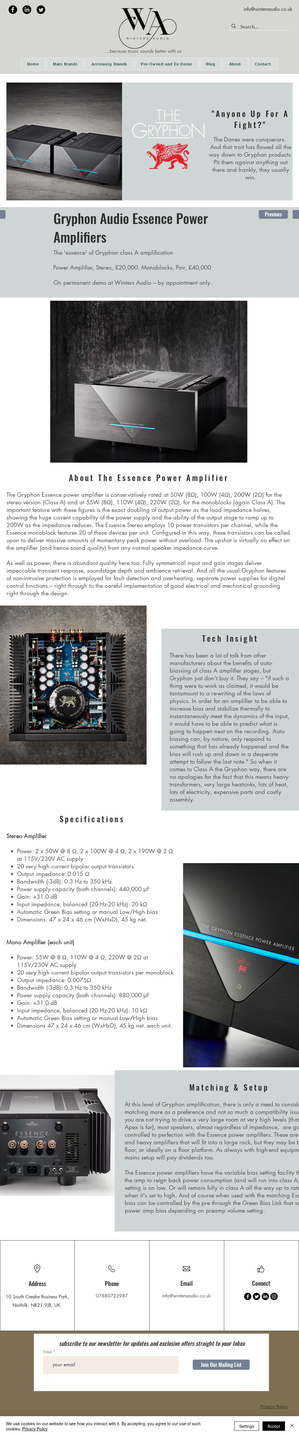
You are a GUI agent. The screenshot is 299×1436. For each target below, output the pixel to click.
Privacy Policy (274, 1407)
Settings (246, 1426)
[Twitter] (256, 1296)
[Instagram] (274, 1296)
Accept (273, 1426)
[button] (65, 64)
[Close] (291, 1426)
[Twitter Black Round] (40, 9)
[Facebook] (247, 1296)
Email (48, 1352)
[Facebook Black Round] (12, 9)
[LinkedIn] (26, 9)
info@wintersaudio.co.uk (268, 9)
